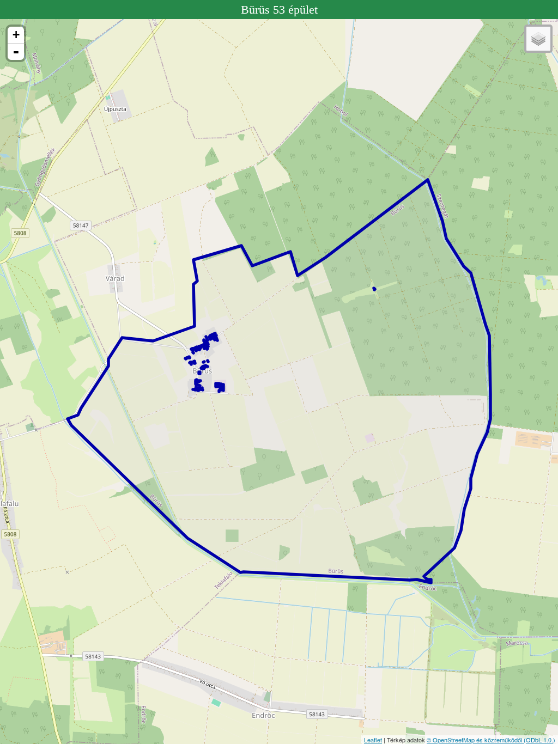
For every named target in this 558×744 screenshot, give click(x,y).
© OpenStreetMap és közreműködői (475, 739)
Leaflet (373, 739)
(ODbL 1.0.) (539, 739)
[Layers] (538, 39)
